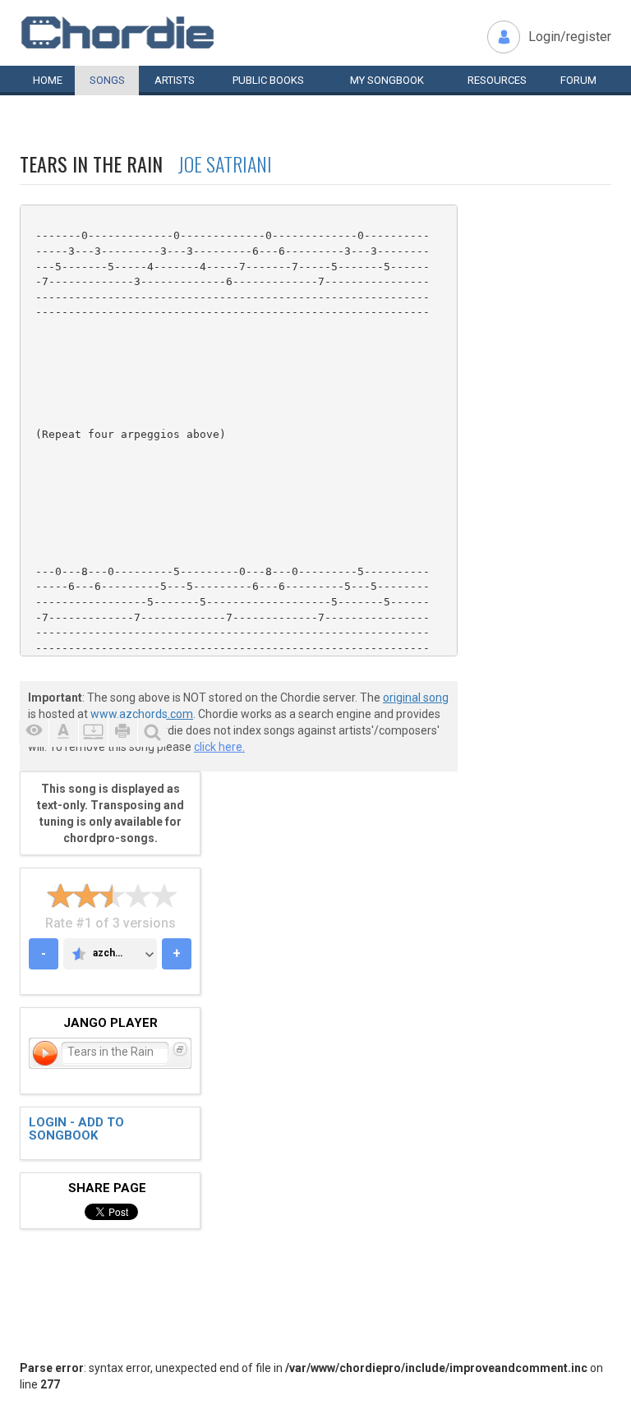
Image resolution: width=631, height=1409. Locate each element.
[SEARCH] (152, 732)
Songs (107, 80)
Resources (497, 80)
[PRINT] (122, 732)
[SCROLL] (93, 732)
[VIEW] (33, 732)
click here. (219, 746)
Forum (578, 80)
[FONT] (63, 732)
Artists (174, 80)
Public (268, 80)
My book (387, 80)
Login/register (569, 36)
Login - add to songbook (76, 1129)
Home (47, 80)
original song (416, 697)
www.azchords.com (141, 714)
